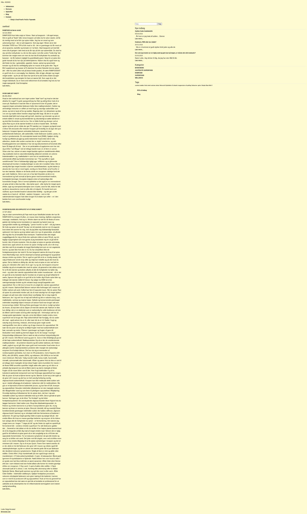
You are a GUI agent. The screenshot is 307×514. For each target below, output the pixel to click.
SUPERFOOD (139, 75)
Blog (138, 94)
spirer (199, 85)
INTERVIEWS (139, 68)
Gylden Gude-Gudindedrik (144, 31)
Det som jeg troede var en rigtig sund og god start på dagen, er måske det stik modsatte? (165, 53)
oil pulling (188, 85)
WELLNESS (139, 78)
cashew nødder (139, 85)
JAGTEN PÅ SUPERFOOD (144, 70)
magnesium (181, 85)
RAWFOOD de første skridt (12, 30)
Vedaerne (194, 85)
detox (157, 85)
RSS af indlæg (142, 90)
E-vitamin (175, 85)
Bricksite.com (6, 512)
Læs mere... (7, 86)
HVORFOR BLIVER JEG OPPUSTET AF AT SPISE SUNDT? (22, 209)
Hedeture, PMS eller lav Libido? (145, 42)
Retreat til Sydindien (166, 85)
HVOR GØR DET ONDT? (11, 93)
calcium (153, 85)
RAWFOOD (138, 73)
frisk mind (147, 85)
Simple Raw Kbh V (207, 85)
